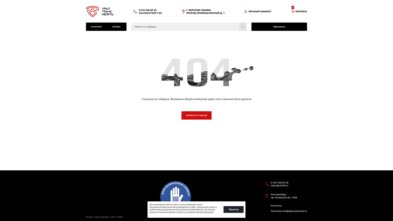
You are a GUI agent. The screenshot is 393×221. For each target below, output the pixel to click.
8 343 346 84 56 (147, 10)
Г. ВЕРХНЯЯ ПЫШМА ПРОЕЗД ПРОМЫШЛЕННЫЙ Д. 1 (205, 11)
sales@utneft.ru (150, 13)
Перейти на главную (196, 115)
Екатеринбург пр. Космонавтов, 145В (284, 196)
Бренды (116, 27)
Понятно (234, 209)
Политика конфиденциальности (289, 210)
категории (96, 27)
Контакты (279, 26)
